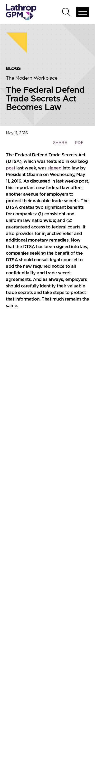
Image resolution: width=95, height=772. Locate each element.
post (11, 168)
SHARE (60, 145)
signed (55, 168)
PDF (79, 143)
